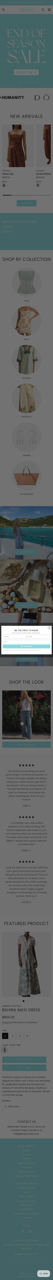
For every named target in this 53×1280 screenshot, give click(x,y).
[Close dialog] (49, 627)
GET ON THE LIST (26, 646)
